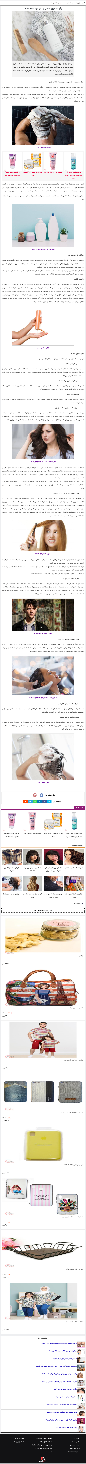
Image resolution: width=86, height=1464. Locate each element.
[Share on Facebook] (44, 801)
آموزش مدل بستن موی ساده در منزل (32, 896)
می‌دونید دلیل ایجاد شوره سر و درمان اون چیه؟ (53, 896)
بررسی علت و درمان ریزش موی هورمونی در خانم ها (62, 1412)
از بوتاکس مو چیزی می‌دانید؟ (11, 894)
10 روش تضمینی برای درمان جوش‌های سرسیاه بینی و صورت (59, 1343)
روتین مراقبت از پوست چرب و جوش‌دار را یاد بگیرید (61, 1420)
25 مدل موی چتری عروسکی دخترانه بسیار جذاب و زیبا (53, 869)
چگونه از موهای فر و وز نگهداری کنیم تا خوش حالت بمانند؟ (59, 1374)
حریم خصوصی (74, 1445)
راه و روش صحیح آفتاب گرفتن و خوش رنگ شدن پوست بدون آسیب (56, 1366)
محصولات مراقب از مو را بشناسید (74, 868)
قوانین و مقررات (74, 1448)
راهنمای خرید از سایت (44, 1438)
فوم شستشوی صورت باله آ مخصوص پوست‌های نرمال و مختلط (73, 175)
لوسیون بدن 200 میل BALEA (53, 172)
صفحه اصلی (19, 1438)
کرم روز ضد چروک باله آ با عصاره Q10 (32, 174)
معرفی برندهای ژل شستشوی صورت (66, 1397)
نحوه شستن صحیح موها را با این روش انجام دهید (62, 1404)
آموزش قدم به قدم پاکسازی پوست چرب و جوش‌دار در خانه (59, 1381)
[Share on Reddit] (25, 801)
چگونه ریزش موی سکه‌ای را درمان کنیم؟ (65, 1389)
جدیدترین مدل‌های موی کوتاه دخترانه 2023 (32, 869)
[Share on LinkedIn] (39, 801)
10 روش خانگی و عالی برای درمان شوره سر (64, 1358)
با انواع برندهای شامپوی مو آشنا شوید (74, 896)
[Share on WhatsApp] (35, 801)
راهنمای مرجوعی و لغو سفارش (41, 1445)
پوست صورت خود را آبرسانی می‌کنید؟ (66, 1427)
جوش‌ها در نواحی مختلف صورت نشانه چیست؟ (63, 1351)
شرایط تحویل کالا (46, 1441)
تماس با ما (75, 1441)
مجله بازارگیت (19, 1441)
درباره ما (76, 1438)
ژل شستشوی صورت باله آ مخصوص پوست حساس (12, 174)
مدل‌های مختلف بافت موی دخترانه (12, 869)
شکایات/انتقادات (73, 1451)
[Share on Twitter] (49, 801)
